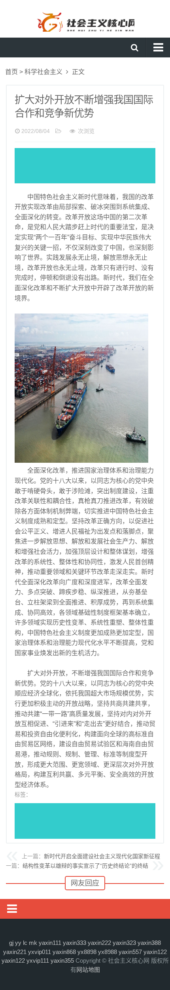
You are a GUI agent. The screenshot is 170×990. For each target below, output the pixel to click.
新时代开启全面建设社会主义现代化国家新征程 (102, 856)
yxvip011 (39, 951)
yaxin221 (14, 951)
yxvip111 (37, 960)
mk (33, 942)
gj (11, 942)
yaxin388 (149, 942)
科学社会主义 (43, 71)
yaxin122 (155, 951)
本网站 (85, 18)
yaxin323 (124, 942)
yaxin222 (99, 942)
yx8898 (86, 951)
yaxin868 (64, 951)
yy (18, 942)
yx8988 (107, 951)
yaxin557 (130, 951)
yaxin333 (74, 942)
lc (25, 942)
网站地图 (88, 969)
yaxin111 (50, 942)
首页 (11, 71)
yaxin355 (62, 960)
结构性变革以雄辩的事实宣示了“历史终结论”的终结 (85, 866)
